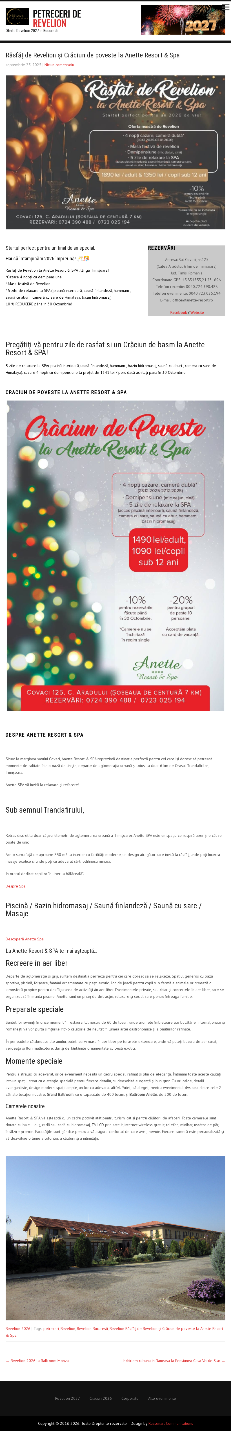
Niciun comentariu (59, 64)
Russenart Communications (170, 1423)
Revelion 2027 (67, 1398)
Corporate (130, 1398)
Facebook (178, 312)
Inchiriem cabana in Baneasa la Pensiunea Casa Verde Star (174, 1360)
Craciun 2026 (101, 1398)
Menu (225, 7)
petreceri (51, 1328)
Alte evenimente (162, 1398)
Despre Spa (16, 886)
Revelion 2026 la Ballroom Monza (37, 1360)
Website (197, 312)
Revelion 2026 (18, 1328)
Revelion (68, 1328)
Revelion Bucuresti (92, 1328)
